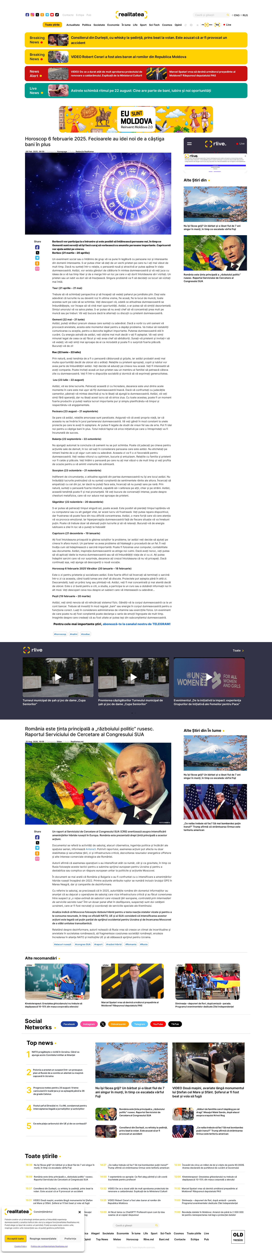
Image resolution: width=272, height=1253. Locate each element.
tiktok (57, 15)
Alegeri (95, 1233)
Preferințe (70, 1238)
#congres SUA (83, 944)
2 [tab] (135, 713)
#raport (98, 944)
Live (228, 24)
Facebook (37, 247)
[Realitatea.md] (238, 1237)
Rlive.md (149, 1239)
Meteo (117, 1239)
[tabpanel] (58, 682)
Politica (86, 24)
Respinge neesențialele (43, 1238)
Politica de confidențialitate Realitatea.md (49, 1246)
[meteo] (197, 24)
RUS (245, 15)
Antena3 (91, 849)
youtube (52, 15)
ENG (237, 15)
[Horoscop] (185, 24)
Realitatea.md (77, 741)
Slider (59, 741)
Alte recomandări (41, 958)
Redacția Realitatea (85, 151)
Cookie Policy (20, 1246)
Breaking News (37, 40)
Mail (37, 268)
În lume (126, 24)
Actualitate (73, 24)
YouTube (158, 1024)
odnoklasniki (42, 15)
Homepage (62, 151)
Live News (34, 90)
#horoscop (60, 634)
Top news (40, 1043)
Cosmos (167, 24)
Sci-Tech (154, 24)
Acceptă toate (15, 1238)
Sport (143, 24)
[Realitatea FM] (207, 24)
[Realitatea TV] (217, 24)
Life (135, 24)
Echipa (80, 15)
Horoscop (132, 1239)
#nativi (73, 634)
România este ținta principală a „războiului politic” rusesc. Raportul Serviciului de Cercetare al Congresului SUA (89, 731)
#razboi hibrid (114, 944)
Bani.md (164, 1239)
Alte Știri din (195, 180)
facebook (27, 15)
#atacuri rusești (62, 944)
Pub (89, 15)
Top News (102, 1239)
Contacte (68, 15)
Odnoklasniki (37, 263)
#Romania (130, 944)
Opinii (178, 24)
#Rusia (143, 944)
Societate (99, 24)
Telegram (37, 258)
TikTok (175, 1024)
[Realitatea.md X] (37, 15)
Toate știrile (52, 24)
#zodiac (85, 634)
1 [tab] (132, 713)
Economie (113, 24)
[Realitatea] (147, 15)
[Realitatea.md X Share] (38, 253)
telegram (47, 15)
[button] (79, 1211)
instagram (32, 15)
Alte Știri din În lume (202, 730)
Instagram (89, 1024)
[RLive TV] (32, 650)
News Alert (34, 73)
